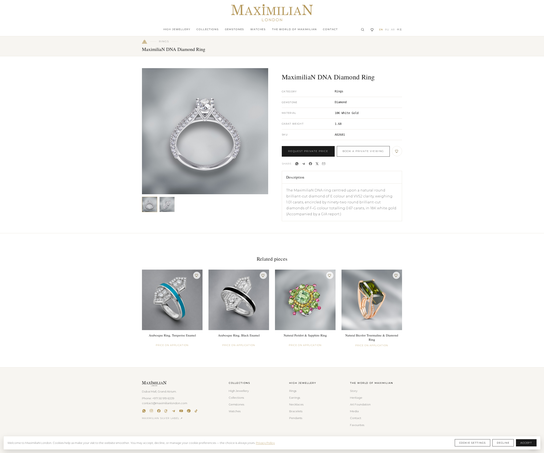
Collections (207, 29)
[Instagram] (151, 411)
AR (393, 29)
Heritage (356, 397)
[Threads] (166, 411)
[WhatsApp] (297, 164)
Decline (503, 442)
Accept (526, 442)
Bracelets (295, 411)
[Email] (324, 164)
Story (353, 391)
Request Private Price (308, 151)
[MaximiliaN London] (272, 12)
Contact (330, 29)
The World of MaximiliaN (294, 29)
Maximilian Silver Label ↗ (162, 418)
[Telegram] (304, 164)
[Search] (362, 29)
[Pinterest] (189, 411)
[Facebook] (310, 164)
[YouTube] (181, 411)
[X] (317, 163)
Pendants (295, 418)
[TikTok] (196, 411)
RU (387, 29)
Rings (292, 391)
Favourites (357, 425)
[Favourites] (372, 29)
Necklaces (296, 404)
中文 (399, 29)
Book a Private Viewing (363, 151)
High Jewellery (176, 29)
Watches (258, 29)
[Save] (397, 151)
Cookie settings (472, 442)
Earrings (294, 397)
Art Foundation (360, 404)
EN (381, 29)
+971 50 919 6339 (163, 398)
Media (354, 411)
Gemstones (234, 29)
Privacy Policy (265, 443)
